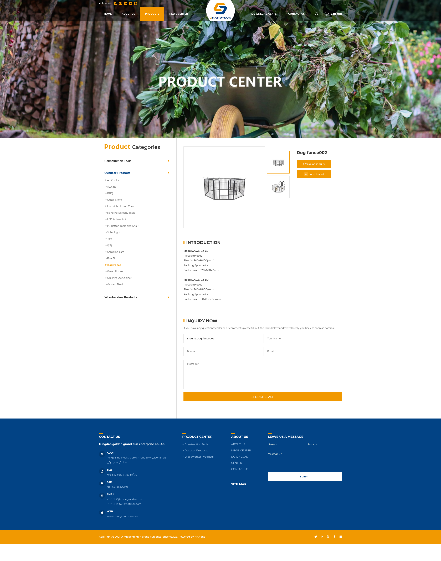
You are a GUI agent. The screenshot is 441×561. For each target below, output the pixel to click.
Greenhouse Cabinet (119, 277)
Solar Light (113, 232)
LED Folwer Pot (116, 219)
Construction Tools (117, 161)
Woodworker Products (120, 297)
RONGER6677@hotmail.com (124, 504)
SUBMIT (305, 476)
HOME (108, 13)
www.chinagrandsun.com (122, 516)
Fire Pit (111, 258)
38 (131, 474)
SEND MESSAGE (263, 397)
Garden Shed (115, 284)
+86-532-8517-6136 (117, 474)
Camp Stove (114, 199)
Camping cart (115, 251)
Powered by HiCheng (192, 536)
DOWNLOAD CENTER (264, 13)
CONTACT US (296, 13)
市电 (109, 245)
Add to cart (317, 174)
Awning (111, 186)
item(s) (336, 13)
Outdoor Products (117, 173)
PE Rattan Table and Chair (123, 225)
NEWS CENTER (178, 13)
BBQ (110, 193)
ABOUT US (128, 13)
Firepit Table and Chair (120, 206)
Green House (115, 271)
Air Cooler (113, 180)
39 (135, 474)
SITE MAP (239, 484)
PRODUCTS (152, 13)
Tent (109, 238)
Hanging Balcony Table (121, 212)
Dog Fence (114, 265)
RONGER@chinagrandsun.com (125, 499)
